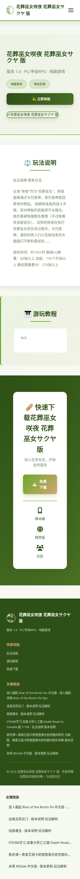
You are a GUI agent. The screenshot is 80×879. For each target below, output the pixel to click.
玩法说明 (12, 653)
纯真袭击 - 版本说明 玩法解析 (26, 714)
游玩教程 (12, 661)
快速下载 (12, 669)
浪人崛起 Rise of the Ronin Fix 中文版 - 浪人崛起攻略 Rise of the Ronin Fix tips (41, 807)
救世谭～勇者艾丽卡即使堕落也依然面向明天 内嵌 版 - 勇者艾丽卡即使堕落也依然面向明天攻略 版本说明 (40, 740)
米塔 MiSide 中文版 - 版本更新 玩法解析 (32, 753)
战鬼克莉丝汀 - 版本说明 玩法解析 (28, 706)
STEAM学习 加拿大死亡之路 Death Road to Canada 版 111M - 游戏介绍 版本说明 (41, 842)
